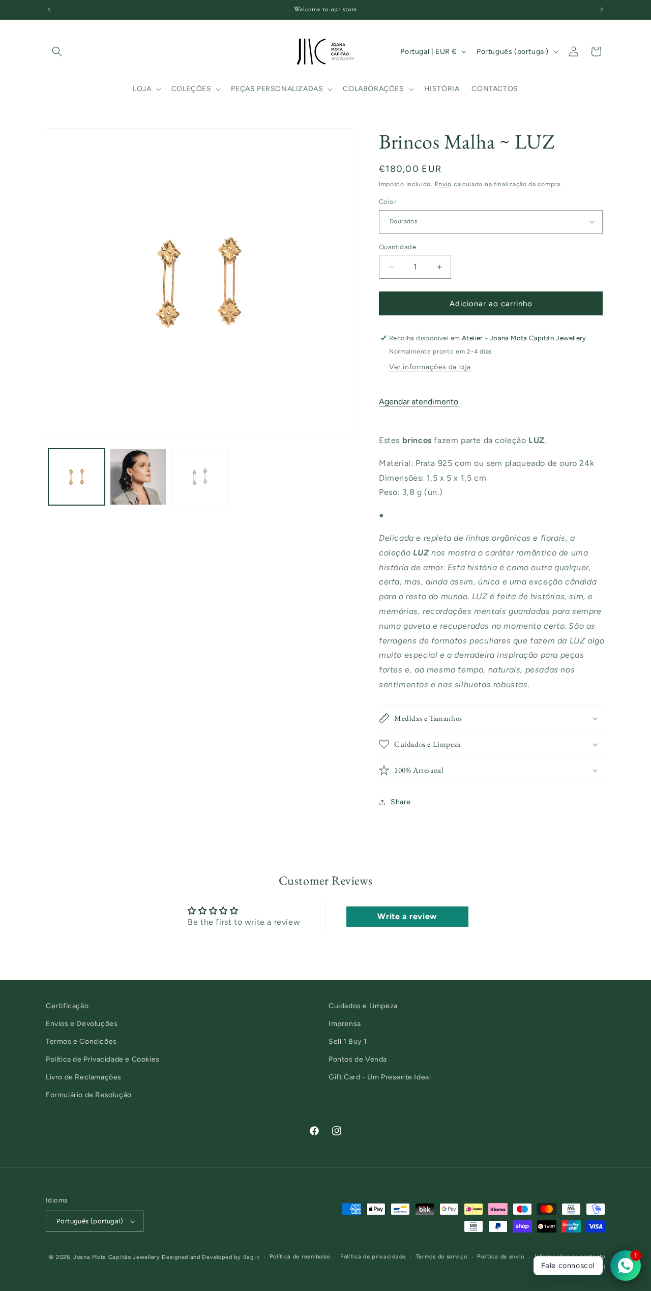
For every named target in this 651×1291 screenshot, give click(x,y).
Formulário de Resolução (89, 1095)
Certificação (67, 1006)
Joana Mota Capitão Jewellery (116, 1257)
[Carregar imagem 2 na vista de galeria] (138, 477)
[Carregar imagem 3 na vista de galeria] (199, 477)
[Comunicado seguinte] (601, 9)
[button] (57, 51)
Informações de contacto (570, 1256)
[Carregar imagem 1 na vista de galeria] (76, 477)
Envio (443, 184)
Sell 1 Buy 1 (348, 1042)
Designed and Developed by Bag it (210, 1257)
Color (387, 202)
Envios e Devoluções (81, 1024)
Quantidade (397, 247)
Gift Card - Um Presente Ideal (380, 1077)
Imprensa (345, 1024)
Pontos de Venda (358, 1059)
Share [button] (401, 802)
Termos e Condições (81, 1042)
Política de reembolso (300, 1256)
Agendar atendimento (418, 401)
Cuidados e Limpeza (363, 1006)
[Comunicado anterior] (49, 9)
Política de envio (500, 1256)
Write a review (406, 916)
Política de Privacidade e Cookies (103, 1059)
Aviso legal (590, 1267)
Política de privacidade (373, 1256)
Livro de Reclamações (84, 1077)
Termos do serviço (441, 1256)
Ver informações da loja (430, 367)
